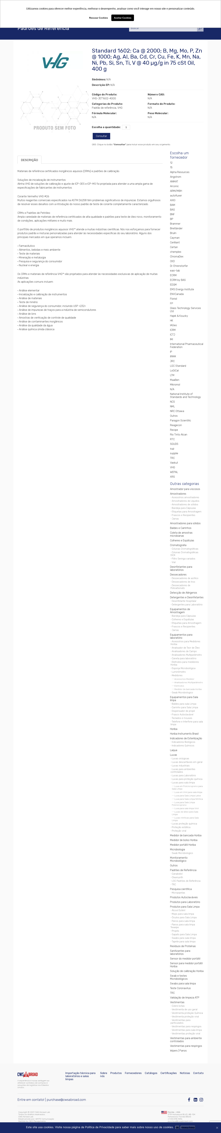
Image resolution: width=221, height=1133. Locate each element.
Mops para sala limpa (183, 914)
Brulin (173, 233)
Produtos (116, 1073)
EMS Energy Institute (182, 289)
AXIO (172, 200)
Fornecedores (133, 1073)
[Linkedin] (196, 1100)
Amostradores (178, 493)
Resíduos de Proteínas (183, 946)
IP (171, 351)
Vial (174, 562)
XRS (172, 476)
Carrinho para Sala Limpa (185, 707)
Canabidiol (177, 874)
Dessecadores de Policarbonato (180, 587)
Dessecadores (178, 574)
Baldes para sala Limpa (184, 704)
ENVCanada (177, 294)
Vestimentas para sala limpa (187, 1030)
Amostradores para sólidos (185, 523)
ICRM (173, 329)
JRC (172, 361)
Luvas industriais (181, 765)
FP (171, 303)
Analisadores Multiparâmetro (187, 655)
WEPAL (174, 472)
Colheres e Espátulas (182, 540)
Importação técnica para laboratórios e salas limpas (80, 1076)
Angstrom (175, 176)
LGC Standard (178, 365)
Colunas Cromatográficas (185, 549)
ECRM (173, 275)
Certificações (168, 1073)
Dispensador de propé (183, 711)
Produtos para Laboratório (185, 902)
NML (172, 406)
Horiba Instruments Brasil (184, 733)
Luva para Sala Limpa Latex (187, 795)
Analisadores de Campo (184, 651)
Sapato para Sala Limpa (184, 934)
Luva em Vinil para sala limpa (188, 792)
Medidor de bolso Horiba (183, 840)
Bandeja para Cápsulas (184, 508)
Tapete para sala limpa (183, 941)
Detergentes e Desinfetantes (187, 597)
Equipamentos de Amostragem (180, 611)
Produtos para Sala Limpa (184, 906)
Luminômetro (179, 672)
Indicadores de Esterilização (186, 738)
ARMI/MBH (176, 190)
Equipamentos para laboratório (181, 636)
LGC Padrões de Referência (186, 881)
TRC (172, 458)
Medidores (177, 675)
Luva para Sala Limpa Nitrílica (188, 799)
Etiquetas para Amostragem (186, 511)
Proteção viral (179, 830)
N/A (172, 389)
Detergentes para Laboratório (187, 604)
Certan (174, 247)
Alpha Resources (179, 172)
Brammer (175, 223)
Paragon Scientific (180, 420)
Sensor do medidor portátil (185, 958)
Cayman (175, 237)
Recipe (174, 429)
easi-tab (175, 270)
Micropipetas (178, 892)
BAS (172, 209)
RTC (172, 439)
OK (177, 1127)
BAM (172, 204)
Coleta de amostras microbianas (181, 534)
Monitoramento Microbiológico (179, 859)
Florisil (173, 298)
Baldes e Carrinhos (180, 528)
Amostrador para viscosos (185, 489)
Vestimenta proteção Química (187, 1013)
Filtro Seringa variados (183, 558)
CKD (172, 261)
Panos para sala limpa (183, 921)
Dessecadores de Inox (183, 581)
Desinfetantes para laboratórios (181, 568)
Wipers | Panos (178, 1050)
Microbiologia (177, 849)
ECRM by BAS (178, 280)
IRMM (173, 356)
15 (171, 167)
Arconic (174, 186)
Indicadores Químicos (183, 745)
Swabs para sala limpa (184, 938)
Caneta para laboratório (184, 658)
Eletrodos (179, 685)
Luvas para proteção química (187, 779)
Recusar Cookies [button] (98, 17)
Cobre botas (178, 1006)
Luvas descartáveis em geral (187, 762)
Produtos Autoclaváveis (184, 897)
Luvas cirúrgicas (180, 758)
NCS (172, 401)
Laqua (173, 750)
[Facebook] (190, 1100)
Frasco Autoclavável (182, 714)
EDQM (173, 284)
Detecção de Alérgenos (183, 592)
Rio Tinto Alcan (178, 434)
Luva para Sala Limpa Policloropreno (183, 803)
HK (171, 320)
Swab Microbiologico (182, 692)
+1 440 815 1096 (175, 1119)
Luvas (173, 754)
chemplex (175, 251)
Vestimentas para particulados (180, 1021)
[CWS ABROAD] (27, 1074)
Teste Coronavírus (180, 988)
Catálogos (151, 1073)
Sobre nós (103, 1075)
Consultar (101, 136)
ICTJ (172, 334)
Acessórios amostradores (185, 497)
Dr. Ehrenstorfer (179, 265)
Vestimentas (177, 1002)
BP (171, 219)
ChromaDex (176, 256)
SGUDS (174, 443)
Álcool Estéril (178, 910)
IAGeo (173, 325)
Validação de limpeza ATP (184, 997)
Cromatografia (178, 545)
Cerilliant (175, 242)
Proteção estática (181, 827)
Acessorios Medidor (184, 679)
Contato (198, 1073)
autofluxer (176, 195)
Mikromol (175, 384)
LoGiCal (174, 370)
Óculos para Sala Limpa (184, 917)
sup (172, 448)
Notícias (185, 1073)
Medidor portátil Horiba (183, 844)
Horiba (173, 729)
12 (171, 162)
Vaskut (174, 462)
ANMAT (174, 181)
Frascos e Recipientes (183, 515)
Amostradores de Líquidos (185, 501)
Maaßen (174, 379)
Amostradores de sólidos (185, 504)
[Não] (217, 1127)
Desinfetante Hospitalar (184, 601)
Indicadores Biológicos (183, 742)
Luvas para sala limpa (183, 782)
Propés (175, 931)
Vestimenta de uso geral (184, 1009)
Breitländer (176, 228)
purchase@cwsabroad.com (66, 1100)
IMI (171, 339)
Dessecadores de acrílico (185, 578)
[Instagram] (201, 1100)
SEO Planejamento (37, 1121)
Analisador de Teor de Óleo (186, 647)
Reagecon (176, 425)
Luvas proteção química (184, 823)
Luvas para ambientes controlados (183, 770)
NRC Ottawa (177, 411)
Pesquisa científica (181, 889)
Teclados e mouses (182, 718)
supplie (174, 453)
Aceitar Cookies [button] (122, 17)
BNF (172, 214)
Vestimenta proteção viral (185, 1016)
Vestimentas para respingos (186, 1026)
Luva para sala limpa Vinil (186, 808)
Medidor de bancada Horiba (188, 689)
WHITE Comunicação (44, 1119)
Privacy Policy (188, 1127)
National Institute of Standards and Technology (185, 395)
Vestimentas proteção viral (186, 1033)
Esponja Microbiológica (183, 668)
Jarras (175, 518)
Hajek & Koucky (179, 315)
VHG (172, 467)
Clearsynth (177, 877)
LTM (172, 375)
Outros (174, 415)
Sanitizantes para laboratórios (180, 952)
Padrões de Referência (183, 870)
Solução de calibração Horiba (187, 971)
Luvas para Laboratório (184, 775)
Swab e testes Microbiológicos (179, 977)
